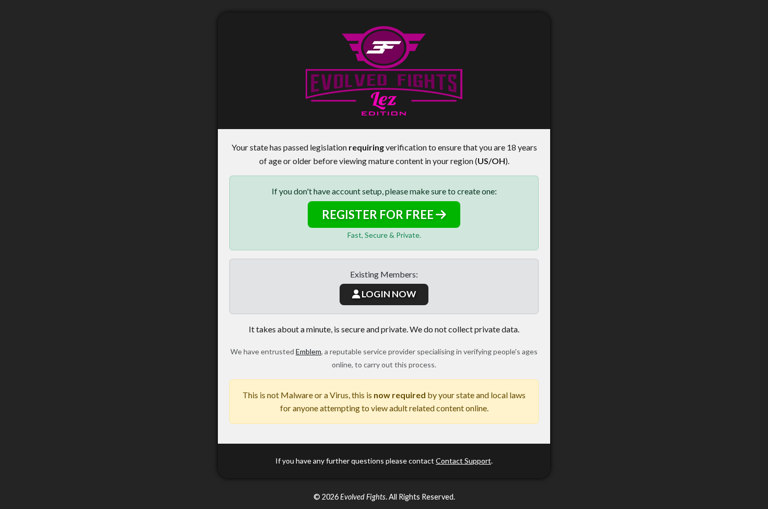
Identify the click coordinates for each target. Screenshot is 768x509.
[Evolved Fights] (384, 71)
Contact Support (463, 460)
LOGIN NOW (388, 293)
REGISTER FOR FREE (379, 214)
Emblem (308, 351)
